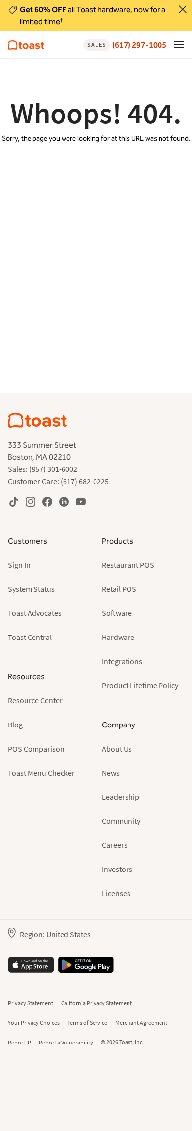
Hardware (118, 637)
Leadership (120, 797)
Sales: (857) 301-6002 (42, 469)
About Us (117, 749)
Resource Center (35, 700)
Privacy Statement (30, 1003)
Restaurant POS (128, 565)
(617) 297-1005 (126, 45)
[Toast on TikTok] (14, 501)
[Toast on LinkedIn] (64, 501)
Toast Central (30, 637)
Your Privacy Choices (34, 1022)
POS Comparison (36, 749)
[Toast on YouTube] (81, 501)
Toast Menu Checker (41, 773)
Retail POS (119, 589)
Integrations (122, 661)
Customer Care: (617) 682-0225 (58, 481)
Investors (117, 869)
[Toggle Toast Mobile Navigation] (179, 44)
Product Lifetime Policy (140, 685)
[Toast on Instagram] (30, 501)
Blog (15, 724)
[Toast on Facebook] (47, 501)
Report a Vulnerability (66, 1042)
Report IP (19, 1042)
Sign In (19, 565)
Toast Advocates (35, 613)
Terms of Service (87, 1022)
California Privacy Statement (96, 1003)
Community (121, 821)
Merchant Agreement (141, 1022)
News (111, 773)
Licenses (116, 893)
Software (117, 613)
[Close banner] (182, 9)
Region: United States (55, 934)
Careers (115, 845)
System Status (31, 589)
